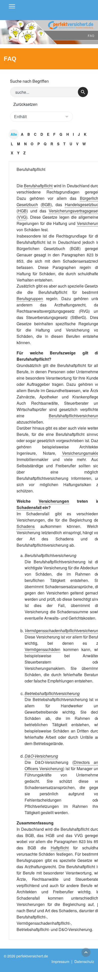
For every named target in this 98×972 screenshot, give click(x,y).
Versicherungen (54, 501)
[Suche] (83, 92)
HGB (22, 211)
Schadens (26, 526)
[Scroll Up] (85, 952)
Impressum (60, 961)
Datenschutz (84, 961)
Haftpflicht (60, 848)
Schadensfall (29, 507)
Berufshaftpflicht (31, 169)
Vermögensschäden (42, 649)
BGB (46, 204)
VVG (22, 217)
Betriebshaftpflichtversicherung (52, 693)
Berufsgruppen (30, 298)
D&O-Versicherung (41, 756)
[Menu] (12, 6)
